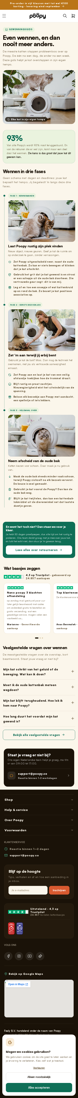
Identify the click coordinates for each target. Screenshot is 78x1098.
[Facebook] (8, 956)
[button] (65, 16)
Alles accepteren (39, 1087)
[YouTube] (29, 956)
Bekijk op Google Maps (26, 973)
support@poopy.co (24, 855)
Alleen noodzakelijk (39, 1076)
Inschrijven (59, 890)
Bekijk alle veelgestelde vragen (36, 735)
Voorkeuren (39, 1067)
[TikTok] (40, 956)
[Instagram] (19, 956)
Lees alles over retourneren (37, 550)
